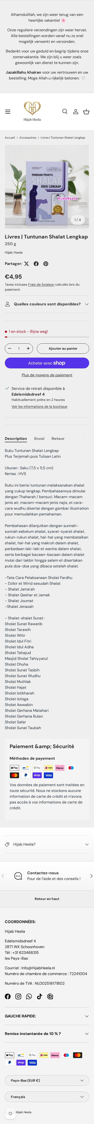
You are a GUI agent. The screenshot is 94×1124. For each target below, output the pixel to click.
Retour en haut (47, 899)
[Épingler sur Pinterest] (46, 264)
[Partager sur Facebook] (36, 264)
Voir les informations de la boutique (39, 406)
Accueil (10, 138)
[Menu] (7, 111)
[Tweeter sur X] (26, 264)
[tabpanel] (47, 589)
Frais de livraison (41, 284)
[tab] (16, 438)
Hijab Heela (14, 252)
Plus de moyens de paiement (47, 375)
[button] (86, 111)
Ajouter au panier (63, 348)
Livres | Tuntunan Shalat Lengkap (63, 138)
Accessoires (28, 138)
